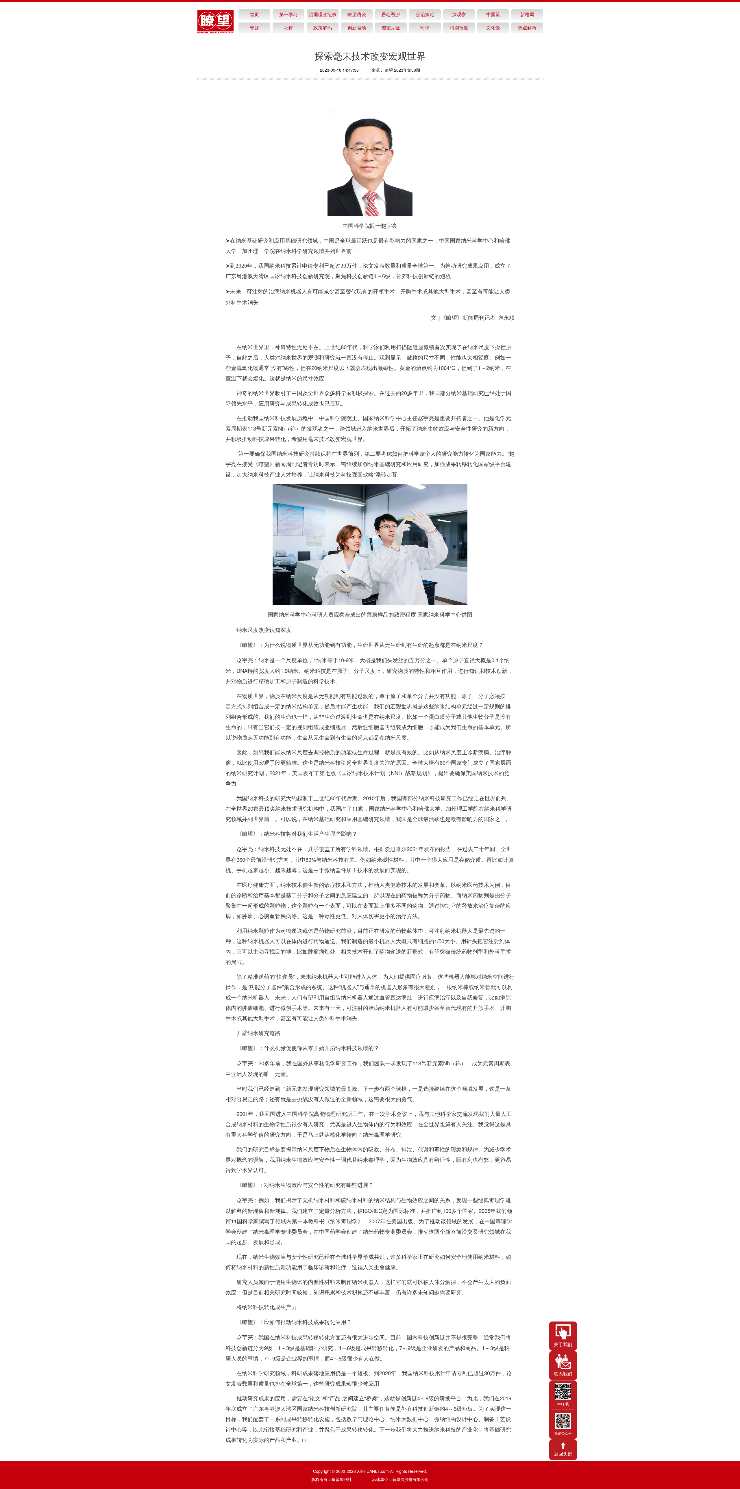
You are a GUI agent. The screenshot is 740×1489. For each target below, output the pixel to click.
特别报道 (459, 27)
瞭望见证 (391, 27)
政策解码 (322, 27)
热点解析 (527, 27)
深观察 (459, 14)
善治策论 (425, 14)
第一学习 (288, 14)
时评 (425, 27)
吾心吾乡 (391, 14)
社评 (288, 27)
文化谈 (493, 27)
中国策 (493, 14)
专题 (254, 27)
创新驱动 (356, 27)
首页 (254, 14)
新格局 (527, 14)
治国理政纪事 (322, 14)
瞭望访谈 (356, 14)
